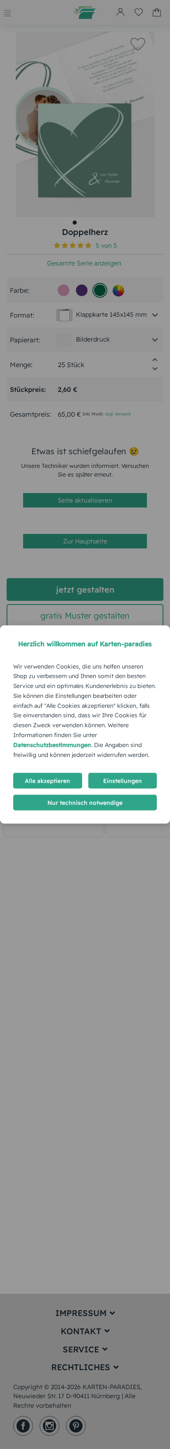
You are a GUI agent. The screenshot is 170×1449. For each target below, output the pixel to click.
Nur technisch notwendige (85, 802)
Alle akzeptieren (47, 781)
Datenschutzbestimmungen (52, 744)
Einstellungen (122, 781)
